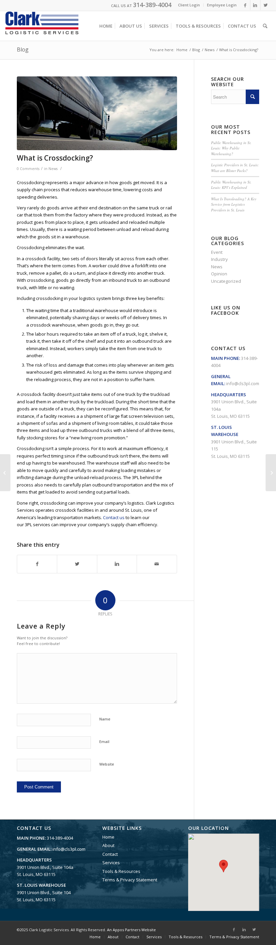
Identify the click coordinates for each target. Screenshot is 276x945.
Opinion (219, 274)
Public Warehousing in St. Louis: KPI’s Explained (231, 184)
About (108, 845)
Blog (23, 49)
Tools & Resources (121, 871)
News (209, 49)
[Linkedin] (255, 5)
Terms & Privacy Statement (129, 880)
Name (104, 718)
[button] (223, 866)
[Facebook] (245, 5)
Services (111, 862)
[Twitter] (266, 5)
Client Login (189, 4)
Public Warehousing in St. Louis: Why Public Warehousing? (231, 148)
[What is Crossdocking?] (97, 113)
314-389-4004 (152, 5)
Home (181, 49)
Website (106, 764)
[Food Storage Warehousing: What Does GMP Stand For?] (271, 472)
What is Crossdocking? (55, 158)
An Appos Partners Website (131, 929)
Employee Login (222, 4)
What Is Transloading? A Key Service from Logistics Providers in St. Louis (233, 204)
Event (216, 252)
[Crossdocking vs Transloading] (5, 472)
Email (104, 741)
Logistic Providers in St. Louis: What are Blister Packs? (235, 167)
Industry (219, 259)
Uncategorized (226, 281)
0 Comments (28, 168)
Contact (110, 854)
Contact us (114, 517)
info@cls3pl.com (242, 383)
